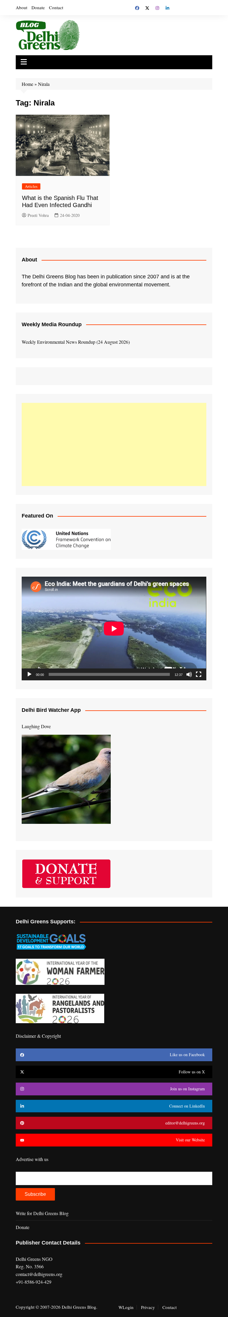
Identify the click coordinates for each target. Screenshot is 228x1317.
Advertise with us (32, 1159)
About (21, 7)
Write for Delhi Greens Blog (42, 1213)
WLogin (126, 1307)
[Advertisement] (114, 444)
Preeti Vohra (38, 215)
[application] (114, 628)
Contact (56, 7)
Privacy (148, 1307)
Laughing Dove (36, 726)
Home (27, 84)
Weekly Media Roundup (52, 324)
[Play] (29, 674)
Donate (38, 7)
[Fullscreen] (199, 674)
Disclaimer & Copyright (38, 1036)
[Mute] (189, 674)
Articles (31, 186)
